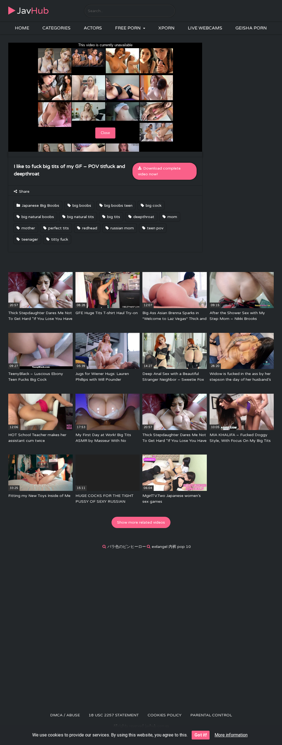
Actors (93, 28)
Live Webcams (205, 28)
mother (27, 228)
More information (231, 735)
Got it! (200, 735)
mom (171, 216)
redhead (89, 228)
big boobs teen (117, 205)
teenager (29, 239)
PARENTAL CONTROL (211, 715)
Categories (56, 28)
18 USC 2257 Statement (114, 715)
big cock (153, 205)
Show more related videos (141, 522)
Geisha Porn (251, 28)
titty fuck (59, 239)
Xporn (166, 28)
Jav (33, 11)
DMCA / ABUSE (65, 715)
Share (23, 191)
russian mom (121, 228)
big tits (113, 216)
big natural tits (80, 216)
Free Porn (128, 28)
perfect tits (58, 228)
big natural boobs (37, 216)
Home (22, 28)
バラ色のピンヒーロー (126, 546)
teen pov (154, 228)
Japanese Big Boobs (40, 205)
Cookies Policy (164, 715)
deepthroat (143, 216)
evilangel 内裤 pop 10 (171, 546)
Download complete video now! (159, 171)
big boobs (81, 205)
